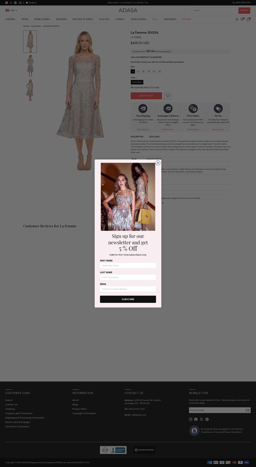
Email (103, 284)
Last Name (106, 272)
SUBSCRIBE (128, 299)
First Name (106, 260)
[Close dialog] (158, 163)
